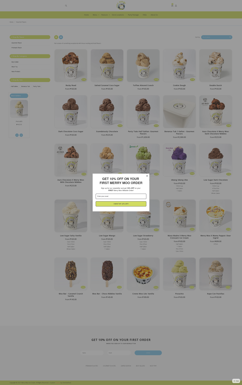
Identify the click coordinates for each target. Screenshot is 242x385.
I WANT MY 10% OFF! (121, 204)
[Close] (147, 176)
